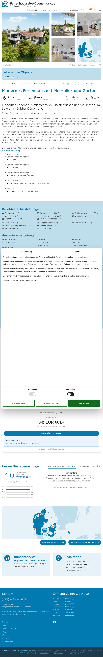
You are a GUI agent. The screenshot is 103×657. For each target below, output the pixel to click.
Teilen (72, 65)
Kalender (89, 83)
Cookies (5, 622)
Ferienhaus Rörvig (74, 570)
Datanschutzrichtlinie (27, 280)
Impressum (6, 638)
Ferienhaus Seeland (74, 564)
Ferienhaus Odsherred (75, 567)
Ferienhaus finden (34, 10)
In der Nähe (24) (11, 76)
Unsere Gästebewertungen (48, 412)
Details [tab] (77, 251)
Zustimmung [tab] (26, 251)
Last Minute (74, 10)
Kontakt (5, 625)
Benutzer (97, 10)
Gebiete (84, 10)
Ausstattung (64, 83)
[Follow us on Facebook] (54, 622)
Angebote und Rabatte (11, 641)
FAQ (4, 632)
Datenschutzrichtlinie (10, 628)
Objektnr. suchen (50, 10)
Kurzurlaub (63, 10)
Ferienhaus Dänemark (75, 561)
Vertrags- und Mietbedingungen (51, 449)
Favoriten (91, 9)
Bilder (14, 83)
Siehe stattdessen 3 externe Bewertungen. (71, 487)
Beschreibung (39, 83)
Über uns (5, 635)
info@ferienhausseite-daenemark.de (16, 607)
